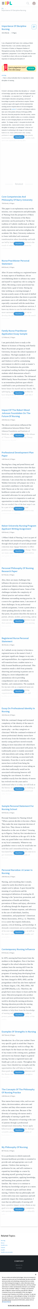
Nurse (2, 1243)
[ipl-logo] (8, 4)
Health (3, 1250)
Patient (3, 1247)
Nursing (3, 1240)
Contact (19, 1268)
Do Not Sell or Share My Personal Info (19, 1305)
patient (14, 109)
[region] (19, 1290)
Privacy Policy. (6, 1302)
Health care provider (7, 1252)
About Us (19, 1265)
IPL (3, 8)
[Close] (36, 1274)
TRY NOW (31, 68)
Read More (18, 244)
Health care (4, 1245)
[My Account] (35, 3)
